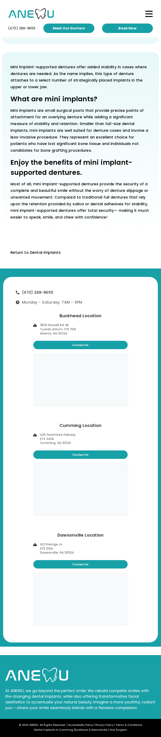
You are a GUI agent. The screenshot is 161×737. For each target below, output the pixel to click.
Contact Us (80, 345)
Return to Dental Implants (35, 252)
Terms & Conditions (129, 725)
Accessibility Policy (80, 725)
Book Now (127, 28)
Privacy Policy (104, 725)
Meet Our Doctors (69, 28)
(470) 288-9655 (22, 28)
